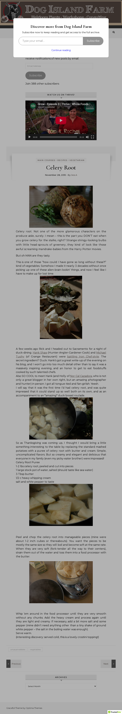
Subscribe (93, 40)
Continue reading (61, 50)
